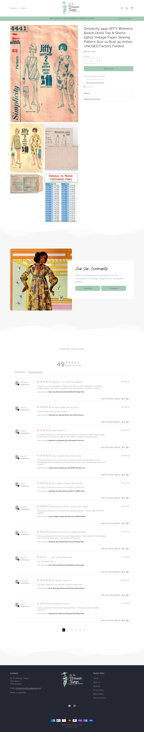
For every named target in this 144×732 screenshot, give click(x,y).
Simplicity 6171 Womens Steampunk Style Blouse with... (67, 613)
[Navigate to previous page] (59, 630)
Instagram (113, 288)
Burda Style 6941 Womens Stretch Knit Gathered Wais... (67, 588)
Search (95, 678)
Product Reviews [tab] (35, 372)
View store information (95, 82)
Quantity (87, 56)
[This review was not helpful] (127, 399)
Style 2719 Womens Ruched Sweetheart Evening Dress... (67, 392)
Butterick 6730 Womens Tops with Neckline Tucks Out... (67, 440)
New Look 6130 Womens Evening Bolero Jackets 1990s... (67, 565)
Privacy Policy (98, 690)
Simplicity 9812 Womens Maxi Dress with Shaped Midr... (66, 542)
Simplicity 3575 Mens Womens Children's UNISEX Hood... (67, 491)
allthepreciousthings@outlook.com (28, 688)
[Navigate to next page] (84, 630)
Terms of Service (99, 698)
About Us (96, 682)
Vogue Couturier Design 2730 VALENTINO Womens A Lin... (67, 468)
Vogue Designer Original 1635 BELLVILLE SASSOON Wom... (67, 516)
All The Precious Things (74, 724)
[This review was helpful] (123, 399)
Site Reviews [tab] (20, 372)
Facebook (87, 288)
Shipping (96, 686)
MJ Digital (74, 727)
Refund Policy (98, 694)
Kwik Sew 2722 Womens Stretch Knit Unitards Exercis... (66, 415)
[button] (14, 8)
